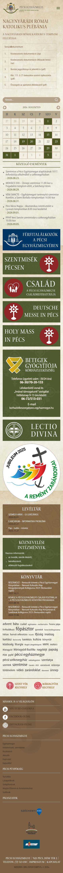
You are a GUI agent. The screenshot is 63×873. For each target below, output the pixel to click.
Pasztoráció (7, 752)
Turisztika (7, 777)
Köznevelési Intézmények (31, 546)
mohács (53, 644)
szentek (7, 665)
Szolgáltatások (9, 785)
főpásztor (25, 629)
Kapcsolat (7, 759)
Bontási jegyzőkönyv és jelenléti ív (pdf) (28, 69)
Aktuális (6, 755)
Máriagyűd (7, 650)
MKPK (46, 644)
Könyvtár (31, 577)
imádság (49, 634)
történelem (9, 670)
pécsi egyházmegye (30, 655)
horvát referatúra (18, 634)
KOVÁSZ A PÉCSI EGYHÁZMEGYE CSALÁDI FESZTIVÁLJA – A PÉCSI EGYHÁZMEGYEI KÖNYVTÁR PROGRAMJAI (32, 599)
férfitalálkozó (8, 630)
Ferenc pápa (54, 624)
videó (20, 670)
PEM (5, 655)
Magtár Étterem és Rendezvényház (18, 788)
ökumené (45, 671)
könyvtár (47, 640)
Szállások (6, 792)
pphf (10, 655)
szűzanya (55, 665)
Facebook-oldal (20, 716)
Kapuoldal (7, 763)
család (23, 624)
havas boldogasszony (52, 630)
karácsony (17, 640)
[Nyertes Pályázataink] (31, 811)
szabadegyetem (34, 660)
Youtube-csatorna (21, 708)
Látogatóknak (8, 781)
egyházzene (32, 624)
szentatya (47, 660)
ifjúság (39, 634)
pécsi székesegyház (15, 660)
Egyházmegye (9, 744)
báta (16, 624)
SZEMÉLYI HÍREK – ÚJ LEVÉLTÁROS (23, 514)
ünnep (54, 670)
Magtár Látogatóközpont (33, 645)
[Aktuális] (23, 8)
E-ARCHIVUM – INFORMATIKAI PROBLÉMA (27, 521)
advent (7, 624)
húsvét (31, 635)
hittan (6, 634)
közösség (8, 644)
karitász (7, 639)
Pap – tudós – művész (18, 528)
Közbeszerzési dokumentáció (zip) (26, 54)
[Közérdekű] (31, 844)
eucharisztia (43, 624)
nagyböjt (42, 649)
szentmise (19, 665)
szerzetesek (45, 665)
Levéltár (31, 509)
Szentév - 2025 (34, 665)
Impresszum (36, 862)
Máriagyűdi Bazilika (24, 649)
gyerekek (39, 630)
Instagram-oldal (20, 724)
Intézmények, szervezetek (14, 748)
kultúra (37, 639)
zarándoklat (32, 670)
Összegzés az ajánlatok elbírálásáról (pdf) (29, 85)
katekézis (27, 639)
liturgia (19, 644)
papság (53, 649)
